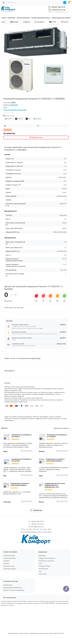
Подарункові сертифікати (47, 558)
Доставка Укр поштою (19, 332)
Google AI (38, 118)
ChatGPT (9, 118)
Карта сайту (42, 574)
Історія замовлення (9, 558)
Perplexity (20, 118)
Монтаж (27, 22)
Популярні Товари (44, 566)
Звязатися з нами (9, 566)
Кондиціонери (7, 585)
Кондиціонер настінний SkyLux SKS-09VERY (21, 460)
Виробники (42, 555)
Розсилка (6, 563)
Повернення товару (9, 568)
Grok (29, 118)
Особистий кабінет (9, 555)
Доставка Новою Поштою (20, 324)
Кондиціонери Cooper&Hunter (12, 587)
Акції (40, 563)
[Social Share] (5, 125)
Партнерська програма (46, 561)
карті (41, 328)
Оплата (53, 22)
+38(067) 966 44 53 (58, 7)
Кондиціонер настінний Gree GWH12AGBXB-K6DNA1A (55, 460)
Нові (40, 571)
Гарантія (65, 22)
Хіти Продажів (43, 568)
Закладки (6, 561)
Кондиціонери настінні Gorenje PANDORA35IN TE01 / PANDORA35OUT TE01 (55, 485)
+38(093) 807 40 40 (58, 10)
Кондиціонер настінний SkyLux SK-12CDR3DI (57, 435)
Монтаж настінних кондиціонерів (13, 590)
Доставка (15, 22)
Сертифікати (40, 22)
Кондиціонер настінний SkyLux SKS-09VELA (22, 435)
